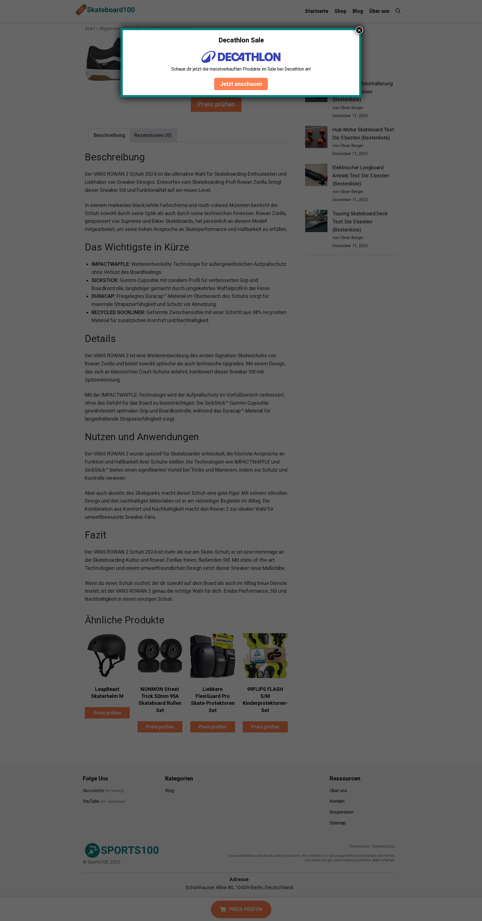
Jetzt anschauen (241, 84)
